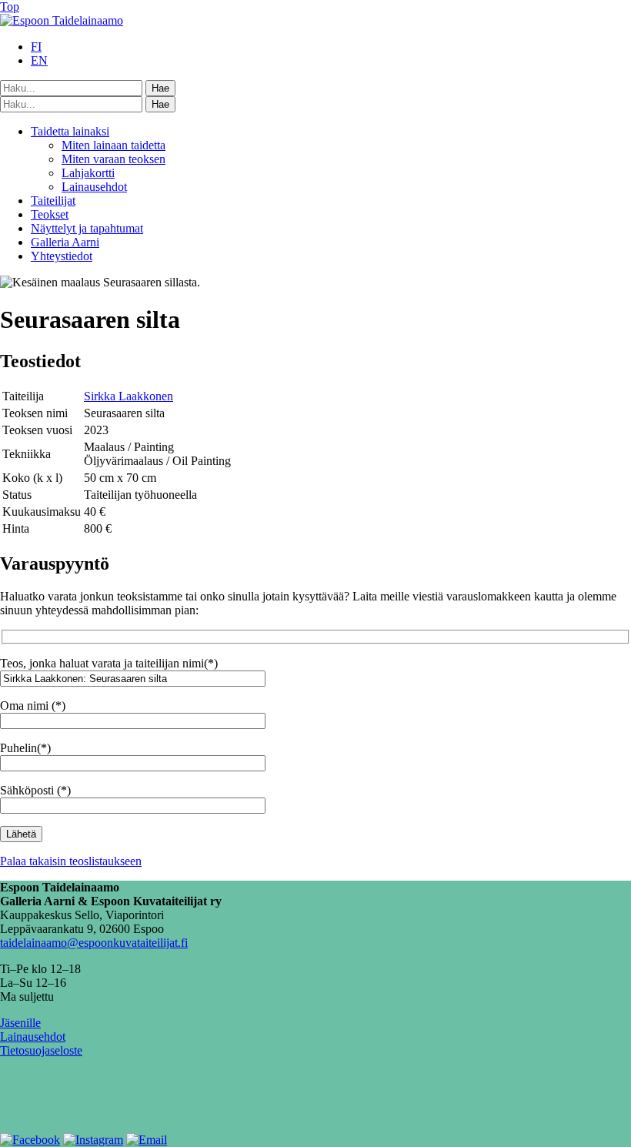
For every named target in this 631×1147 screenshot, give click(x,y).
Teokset (49, 214)
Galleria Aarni (65, 242)
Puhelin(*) (25, 747)
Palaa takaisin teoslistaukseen (71, 861)
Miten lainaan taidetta (113, 145)
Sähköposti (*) (35, 790)
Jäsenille (20, 1022)
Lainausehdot (94, 186)
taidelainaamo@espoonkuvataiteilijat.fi (94, 942)
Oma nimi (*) (32, 705)
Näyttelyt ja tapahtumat (87, 228)
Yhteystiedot (61, 256)
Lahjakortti (88, 172)
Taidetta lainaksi (70, 131)
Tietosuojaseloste (41, 1050)
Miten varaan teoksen (113, 159)
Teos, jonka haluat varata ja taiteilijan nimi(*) (109, 663)
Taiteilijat (53, 200)
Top (9, 6)
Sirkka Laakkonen (128, 396)
